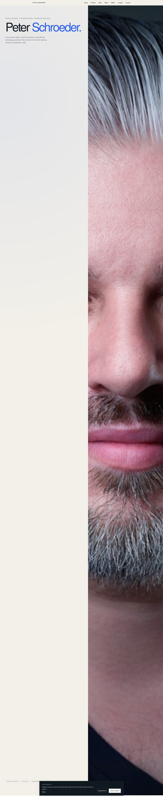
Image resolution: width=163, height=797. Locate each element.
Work (100, 2)
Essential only (102, 791)
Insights (120, 2)
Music (106, 2)
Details (44, 792)
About (86, 2)
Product (93, 2)
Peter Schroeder (39, 2)
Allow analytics (114, 791)
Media (113, 2)
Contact (128, 2)
